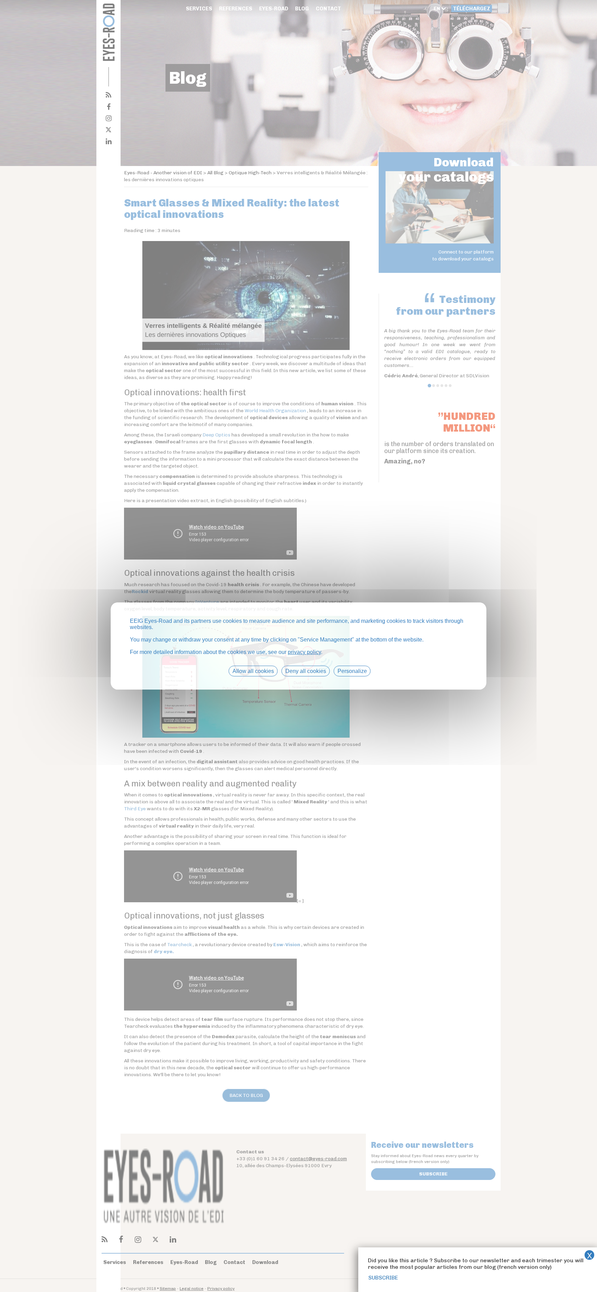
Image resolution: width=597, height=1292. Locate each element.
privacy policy (304, 652)
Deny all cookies (305, 671)
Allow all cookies (253, 671)
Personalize (352, 671)
